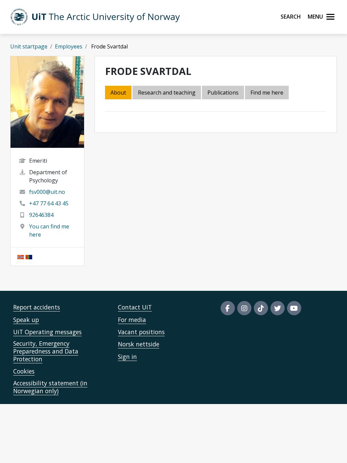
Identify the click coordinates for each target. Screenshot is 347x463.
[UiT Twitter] (277, 308)
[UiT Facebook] (228, 308)
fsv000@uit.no (47, 192)
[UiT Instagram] (244, 308)
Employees (68, 46)
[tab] (223, 93)
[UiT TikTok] (261, 308)
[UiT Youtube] (294, 308)
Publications (223, 92)
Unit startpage (28, 46)
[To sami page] (28, 256)
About (118, 92)
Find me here (266, 92)
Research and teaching (167, 92)
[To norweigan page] (20, 256)
